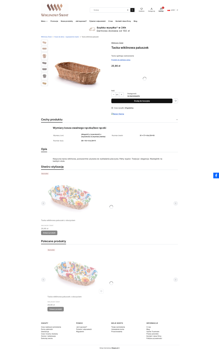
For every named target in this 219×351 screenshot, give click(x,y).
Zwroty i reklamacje (48, 336)
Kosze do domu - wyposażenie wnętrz (66, 37)
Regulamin (80, 331)
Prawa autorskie (152, 334)
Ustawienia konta (117, 329)
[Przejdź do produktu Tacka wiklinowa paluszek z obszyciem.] (69, 195)
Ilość (113, 91)
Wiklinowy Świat (46, 37)
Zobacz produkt (49, 233)
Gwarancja (45, 331)
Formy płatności (47, 329)
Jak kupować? (81, 327)
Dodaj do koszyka (142, 101)
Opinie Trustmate (152, 331)
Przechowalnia (116, 331)
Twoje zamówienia (118, 327)
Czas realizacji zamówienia (51, 327)
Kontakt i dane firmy (153, 336)
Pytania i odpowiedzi (84, 329)
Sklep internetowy (109, 348)
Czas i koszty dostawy (49, 334)
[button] (132, 10)
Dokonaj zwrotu (47, 338)
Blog (148, 329)
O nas (148, 327)
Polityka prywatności (154, 338)
